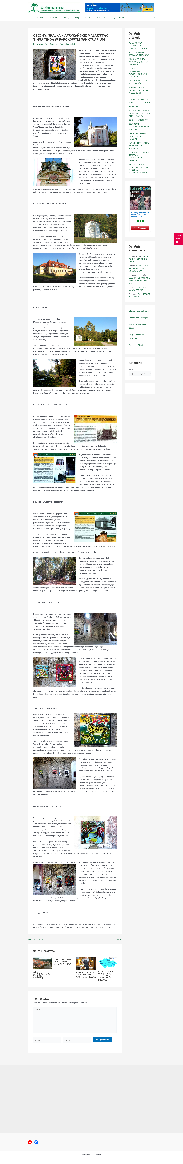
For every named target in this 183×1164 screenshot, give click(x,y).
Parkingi (112, 18)
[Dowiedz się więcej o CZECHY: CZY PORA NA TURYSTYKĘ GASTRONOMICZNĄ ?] (86, 963)
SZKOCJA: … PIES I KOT (138, 120)
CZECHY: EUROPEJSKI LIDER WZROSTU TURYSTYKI (42, 975)
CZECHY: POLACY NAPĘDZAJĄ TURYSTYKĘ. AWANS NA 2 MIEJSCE (106, 975)
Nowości (53, 18)
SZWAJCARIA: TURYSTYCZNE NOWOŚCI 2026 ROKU (139, 126)
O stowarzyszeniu (37, 18)
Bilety (77, 18)
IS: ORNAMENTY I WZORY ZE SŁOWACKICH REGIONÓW (139, 145)
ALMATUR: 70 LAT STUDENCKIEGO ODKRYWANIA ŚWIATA (138, 45)
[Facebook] (36, 1142)
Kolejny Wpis (115, 939)
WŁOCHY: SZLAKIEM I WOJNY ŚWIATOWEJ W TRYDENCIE (138, 62)
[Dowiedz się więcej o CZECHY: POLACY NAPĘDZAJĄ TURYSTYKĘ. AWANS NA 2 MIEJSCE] (108, 962)
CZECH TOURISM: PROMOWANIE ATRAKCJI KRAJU (63, 961)
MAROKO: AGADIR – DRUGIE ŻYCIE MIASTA (139, 259)
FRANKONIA (133, 106)
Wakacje (100, 18)
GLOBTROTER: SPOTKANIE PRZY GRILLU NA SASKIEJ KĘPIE (139, 268)
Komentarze (38, 44)
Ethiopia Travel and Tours (139, 311)
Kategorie (133, 369)
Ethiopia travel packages (138, 318)
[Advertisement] (91, 1099)
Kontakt (122, 18)
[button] (45, 17)
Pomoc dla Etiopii (136, 345)
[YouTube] (30, 1142)
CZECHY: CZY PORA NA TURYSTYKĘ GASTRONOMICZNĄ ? (86, 975)
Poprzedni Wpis (35, 939)
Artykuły (65, 18)
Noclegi (88, 18)
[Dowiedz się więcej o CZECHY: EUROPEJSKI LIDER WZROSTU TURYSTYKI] (42, 963)
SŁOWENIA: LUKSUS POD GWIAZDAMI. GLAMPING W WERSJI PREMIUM (140, 113)
